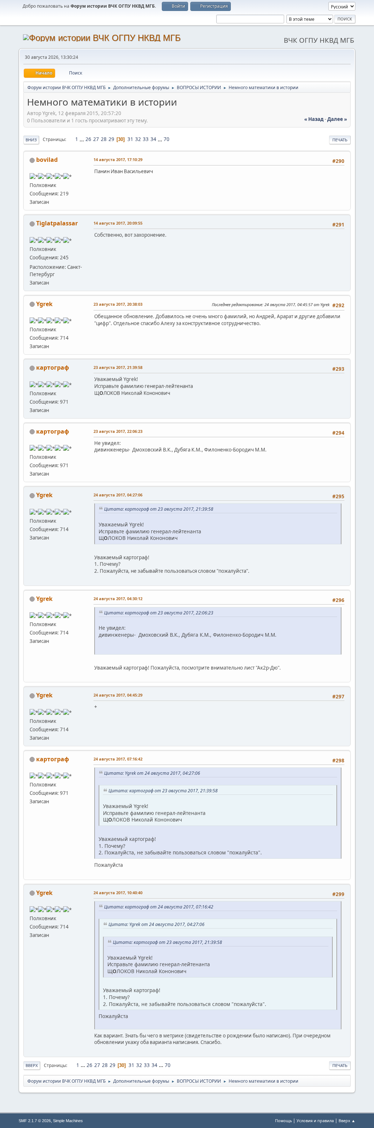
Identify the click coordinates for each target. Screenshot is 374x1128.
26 (88, 139)
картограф (52, 367)
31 (130, 139)
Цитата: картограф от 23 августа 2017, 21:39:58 (158, 509)
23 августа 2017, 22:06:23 (118, 431)
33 (146, 139)
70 (166, 139)
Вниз (31, 139)
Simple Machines (68, 1121)
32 (138, 139)
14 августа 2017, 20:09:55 (118, 223)
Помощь (283, 1120)
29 (111, 139)
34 (153, 139)
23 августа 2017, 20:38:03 (118, 304)
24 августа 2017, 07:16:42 (118, 759)
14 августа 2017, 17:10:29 (118, 159)
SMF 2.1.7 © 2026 (35, 1121)
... (82, 139)
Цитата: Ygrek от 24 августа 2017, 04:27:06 (152, 773)
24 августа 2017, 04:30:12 (118, 598)
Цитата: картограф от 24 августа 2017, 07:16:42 (158, 907)
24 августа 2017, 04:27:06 (118, 495)
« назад (314, 119)
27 (96, 139)
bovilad (47, 160)
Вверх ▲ (347, 1120)
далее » (337, 119)
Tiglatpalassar (57, 223)
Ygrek (44, 304)
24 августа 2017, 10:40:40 (118, 892)
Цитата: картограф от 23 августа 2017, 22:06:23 (158, 613)
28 (104, 139)
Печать (339, 139)
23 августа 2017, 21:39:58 (118, 367)
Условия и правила (315, 1120)
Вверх (32, 1065)
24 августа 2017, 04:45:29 (118, 695)
